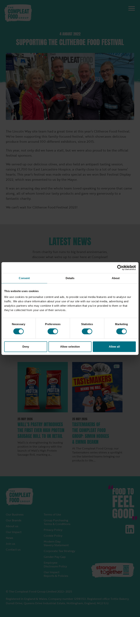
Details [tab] (70, 278)
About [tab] (116, 278)
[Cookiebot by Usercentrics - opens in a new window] (120, 267)
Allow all (114, 346)
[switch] (53, 331)
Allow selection (70, 346)
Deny (25, 346)
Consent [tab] (24, 278)
